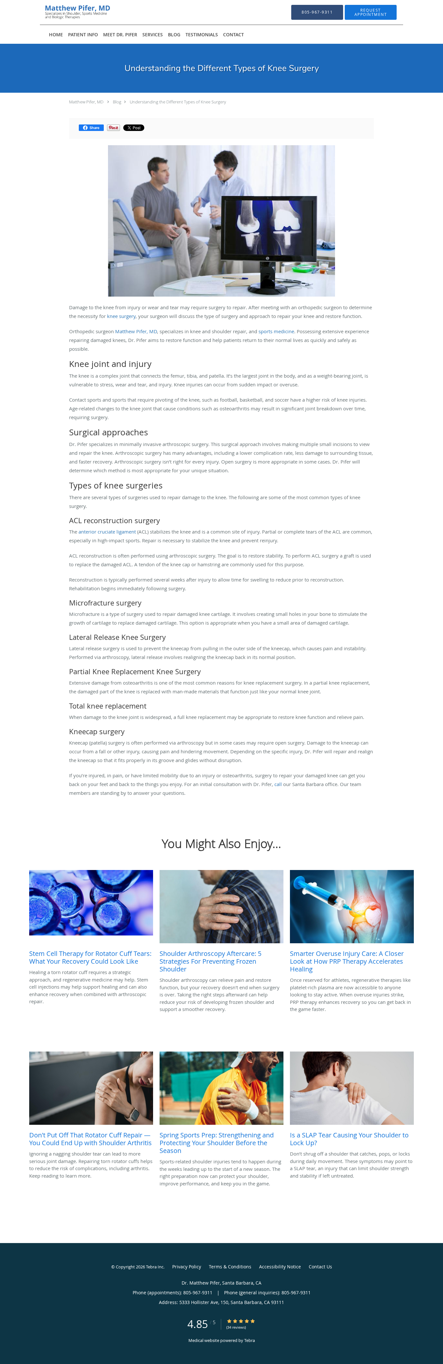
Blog (117, 102)
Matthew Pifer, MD (86, 102)
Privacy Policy (186, 1267)
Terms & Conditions (230, 1267)
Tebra (249, 1340)
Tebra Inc (154, 1267)
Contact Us (320, 1267)
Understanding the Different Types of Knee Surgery (178, 102)
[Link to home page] (67, 12)
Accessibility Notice (280, 1267)
